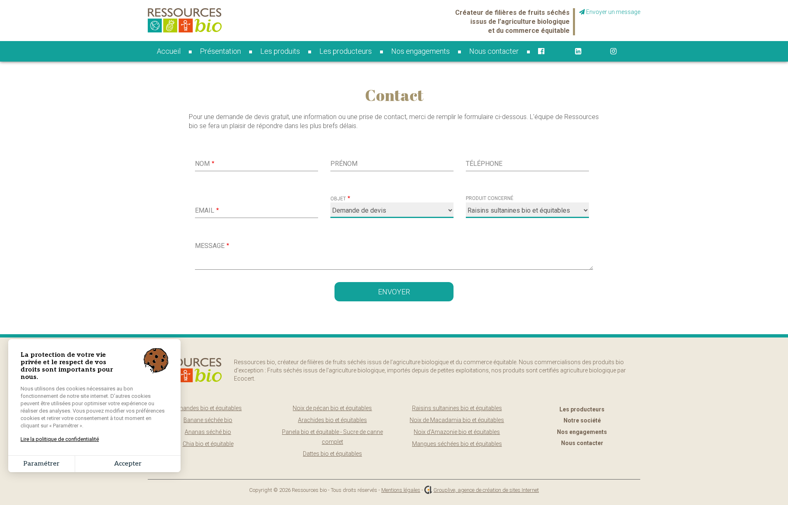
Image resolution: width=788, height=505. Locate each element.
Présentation (220, 51)
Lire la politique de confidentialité (60, 439)
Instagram (621, 51)
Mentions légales (400, 490)
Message (209, 246)
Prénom (343, 164)
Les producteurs (345, 51)
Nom (202, 164)
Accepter (128, 464)
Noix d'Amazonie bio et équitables (457, 432)
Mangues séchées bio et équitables (457, 444)
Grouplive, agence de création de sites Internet (486, 490)
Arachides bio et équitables (332, 420)
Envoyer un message (612, 12)
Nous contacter (494, 51)
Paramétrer (41, 464)
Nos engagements (420, 51)
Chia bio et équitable (208, 444)
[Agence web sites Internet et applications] (428, 490)
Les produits (280, 51)
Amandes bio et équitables (208, 408)
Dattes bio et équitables (332, 453)
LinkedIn (584, 51)
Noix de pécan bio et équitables (332, 408)
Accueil (169, 51)
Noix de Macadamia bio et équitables (457, 420)
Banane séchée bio (207, 420)
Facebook (548, 51)
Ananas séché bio (208, 432)
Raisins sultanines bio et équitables (457, 408)
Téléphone (484, 164)
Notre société (582, 420)
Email (204, 210)
